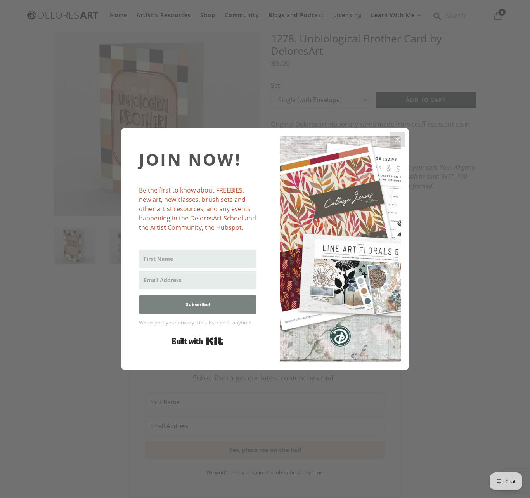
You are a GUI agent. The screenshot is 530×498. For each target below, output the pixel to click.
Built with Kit (197, 341)
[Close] (397, 139)
